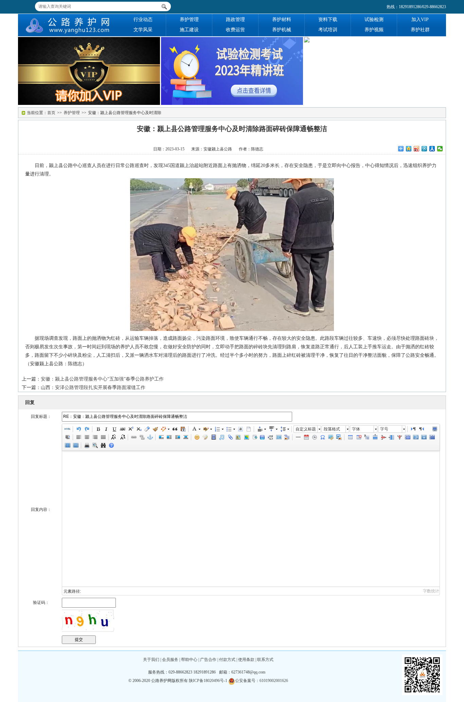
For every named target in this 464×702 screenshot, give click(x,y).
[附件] (229, 437)
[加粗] (97, 429)
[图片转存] (338, 437)
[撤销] (78, 429)
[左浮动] (169, 437)
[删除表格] (358, 437)
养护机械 (281, 29)
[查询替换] (103, 445)
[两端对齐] (103, 437)
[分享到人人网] (432, 148)
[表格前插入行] (366, 437)
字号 (384, 429)
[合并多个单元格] (407, 437)
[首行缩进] (67, 437)
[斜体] (106, 429)
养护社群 (420, 29)
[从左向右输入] (413, 429)
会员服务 (170, 659)
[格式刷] (154, 429)
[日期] (306, 437)
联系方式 (265, 659)
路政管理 (235, 19)
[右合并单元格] (415, 437)
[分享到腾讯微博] (424, 148)
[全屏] (434, 429)
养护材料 (281, 19)
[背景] (286, 437)
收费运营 (235, 29)
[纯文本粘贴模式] (182, 429)
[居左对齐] (78, 437)
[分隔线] (298, 437)
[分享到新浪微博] (417, 148)
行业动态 (143, 19)
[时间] (314, 437)
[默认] (161, 437)
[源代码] (67, 429)
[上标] (130, 429)
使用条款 (246, 659)
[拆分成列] (75, 445)
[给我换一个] (88, 621)
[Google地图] (246, 437)
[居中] (185, 437)
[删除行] (382, 437)
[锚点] (149, 437)
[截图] (330, 437)
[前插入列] (391, 437)
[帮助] (111, 445)
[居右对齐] (94, 437)
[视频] (213, 437)
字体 (356, 429)
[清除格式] (146, 429)
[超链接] (133, 437)
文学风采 (143, 29)
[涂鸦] (205, 437)
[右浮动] (177, 437)
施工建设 (189, 29)
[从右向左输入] (421, 429)
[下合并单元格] (423, 437)
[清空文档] (248, 429)
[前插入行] (374, 437)
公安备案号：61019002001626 (261, 680)
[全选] (240, 429)
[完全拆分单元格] (431, 437)
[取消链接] (141, 437)
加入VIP (420, 19)
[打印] (86, 445)
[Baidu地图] (237, 437)
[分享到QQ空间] (409, 148)
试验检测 (373, 19)
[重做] (86, 429)
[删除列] (399, 437)
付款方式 (227, 659)
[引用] (174, 429)
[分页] (270, 437)
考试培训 (327, 29)
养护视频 (373, 29)
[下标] (138, 429)
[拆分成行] (67, 445)
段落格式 (332, 429)
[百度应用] (262, 437)
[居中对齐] (86, 437)
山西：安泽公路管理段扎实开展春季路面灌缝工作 (93, 387)
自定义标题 (306, 429)
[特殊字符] (322, 437)
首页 (51, 112)
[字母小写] (122, 437)
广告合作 (208, 659)
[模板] (278, 437)
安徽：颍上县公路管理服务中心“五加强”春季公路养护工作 (102, 379)
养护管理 (189, 19)
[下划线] (114, 429)
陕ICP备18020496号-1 (208, 680)
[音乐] (221, 437)
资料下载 (327, 19)
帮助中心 (189, 659)
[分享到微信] (440, 148)
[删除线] (122, 429)
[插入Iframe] (254, 437)
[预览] (94, 445)
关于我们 (151, 659)
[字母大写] (114, 437)
